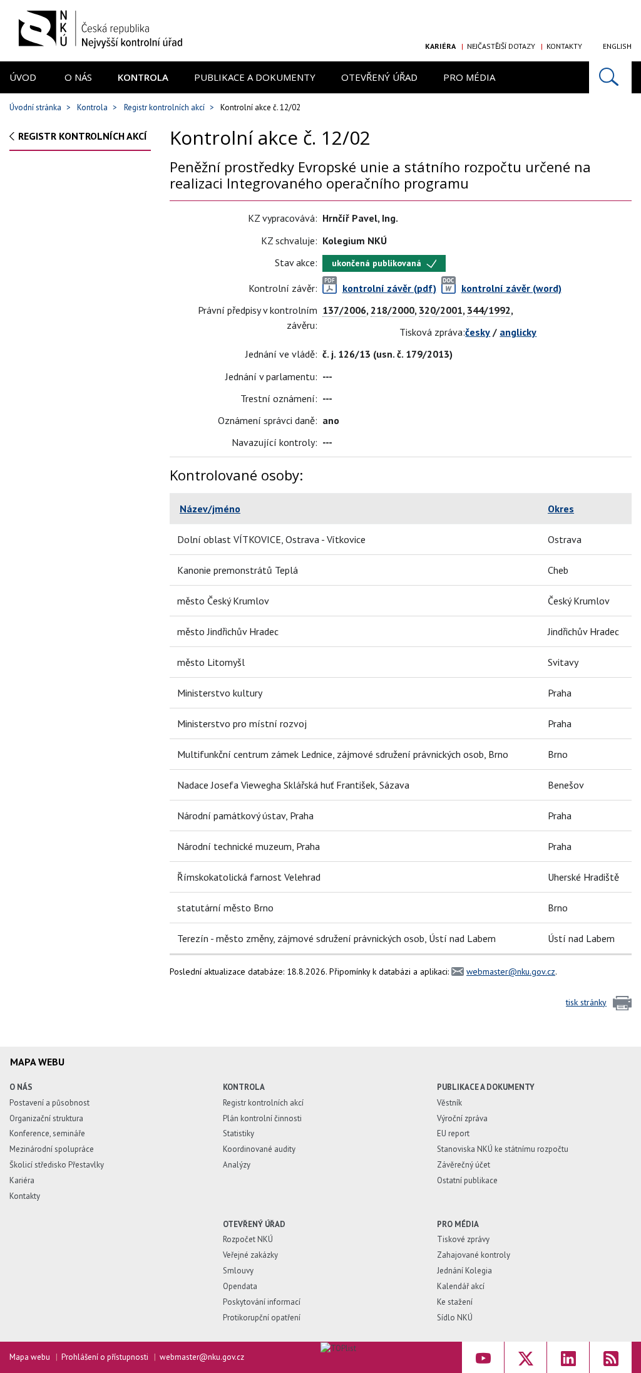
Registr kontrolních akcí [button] (82, 136)
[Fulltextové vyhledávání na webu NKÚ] (610, 77)
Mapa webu (29, 1357)
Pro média (469, 77)
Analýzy (236, 1164)
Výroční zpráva (462, 1118)
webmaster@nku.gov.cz (510, 971)
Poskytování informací (261, 1302)
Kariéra (440, 46)
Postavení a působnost (49, 1102)
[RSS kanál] (611, 1357)
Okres (561, 508)
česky (477, 332)
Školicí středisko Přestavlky (56, 1164)
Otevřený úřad (379, 77)
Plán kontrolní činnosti (262, 1118)
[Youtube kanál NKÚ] (483, 1357)
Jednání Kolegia (464, 1270)
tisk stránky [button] (586, 1002)
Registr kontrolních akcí (164, 107)
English (617, 46)
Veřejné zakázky (250, 1255)
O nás (78, 77)
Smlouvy (238, 1270)
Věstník (449, 1102)
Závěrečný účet (463, 1164)
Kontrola (143, 77)
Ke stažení (455, 1302)
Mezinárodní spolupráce (51, 1149)
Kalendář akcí (461, 1286)
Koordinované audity (259, 1149)
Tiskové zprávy (463, 1239)
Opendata (240, 1286)
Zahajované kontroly (473, 1255)
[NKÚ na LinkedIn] (568, 1357)
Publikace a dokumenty (254, 77)
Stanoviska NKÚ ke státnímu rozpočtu (502, 1149)
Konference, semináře (47, 1133)
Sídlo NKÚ (455, 1317)
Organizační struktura (46, 1118)
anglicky (518, 332)
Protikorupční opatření (261, 1317)
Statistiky (238, 1133)
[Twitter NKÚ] (525, 1357)
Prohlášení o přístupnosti (104, 1357)
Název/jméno (210, 508)
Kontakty (564, 46)
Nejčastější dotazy (501, 46)
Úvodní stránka (35, 107)
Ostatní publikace (467, 1180)
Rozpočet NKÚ (248, 1239)
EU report (453, 1133)
